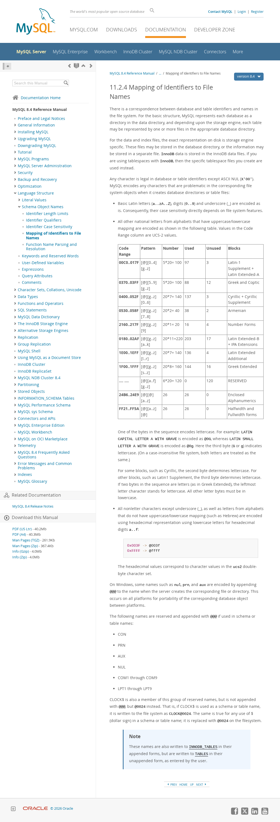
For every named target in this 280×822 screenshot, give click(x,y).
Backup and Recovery (37, 179)
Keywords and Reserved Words (50, 256)
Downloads (121, 29)
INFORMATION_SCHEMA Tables (46, 398)
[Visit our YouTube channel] (264, 813)
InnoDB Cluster (31, 364)
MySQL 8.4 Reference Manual (132, 73)
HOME (183, 784)
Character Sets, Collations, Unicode (49, 289)
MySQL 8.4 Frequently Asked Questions (44, 454)
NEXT (200, 784)
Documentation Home (41, 97)
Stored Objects (31, 391)
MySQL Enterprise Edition (41, 425)
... (160, 73)
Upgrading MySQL (34, 138)
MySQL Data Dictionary (39, 316)
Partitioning (28, 384)
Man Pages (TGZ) (25, 540)
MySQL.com (84, 29)
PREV (173, 784)
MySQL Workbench (35, 432)
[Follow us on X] (244, 813)
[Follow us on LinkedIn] (254, 813)
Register (257, 11)
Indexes (25, 474)
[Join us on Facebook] (234, 813)
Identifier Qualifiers (44, 220)
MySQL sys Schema (35, 411)
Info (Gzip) (20, 551)
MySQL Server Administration (45, 165)
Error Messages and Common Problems (45, 465)
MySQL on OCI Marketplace (43, 439)
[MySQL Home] (36, 22)
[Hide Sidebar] (7, 66)
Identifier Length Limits (47, 213)
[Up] (83, 66)
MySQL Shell (29, 351)
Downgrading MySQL (37, 145)
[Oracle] (35, 808)
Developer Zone (214, 29)
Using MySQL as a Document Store (49, 357)
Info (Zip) (19, 557)
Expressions (33, 269)
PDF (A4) (19, 534)
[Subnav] (15, 125)
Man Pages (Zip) (25, 546)
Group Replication (34, 344)
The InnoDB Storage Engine (43, 323)
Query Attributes (37, 275)
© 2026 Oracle (61, 808)
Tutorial (25, 152)
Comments (32, 282)
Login (242, 11)
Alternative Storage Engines (43, 330)
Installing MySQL (33, 131)
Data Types (28, 296)
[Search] (66, 83)
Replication (28, 337)
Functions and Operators (40, 303)
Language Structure (36, 193)
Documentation (165, 29)
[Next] (91, 66)
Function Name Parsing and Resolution (51, 246)
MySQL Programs (33, 159)
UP (192, 784)
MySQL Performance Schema (44, 405)
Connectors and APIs (37, 418)
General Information (36, 125)
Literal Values (34, 200)
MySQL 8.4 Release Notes (32, 506)
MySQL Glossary (32, 481)
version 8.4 (246, 76)
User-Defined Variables (43, 262)
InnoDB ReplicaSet (34, 371)
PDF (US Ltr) (22, 529)
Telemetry (27, 445)
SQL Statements (32, 310)
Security (25, 172)
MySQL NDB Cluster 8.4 (39, 377)
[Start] (76, 66)
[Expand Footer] (13, 809)
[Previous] (69, 66)
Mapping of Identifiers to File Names (53, 235)
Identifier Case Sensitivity (49, 226)
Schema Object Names (42, 206)
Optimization (30, 186)
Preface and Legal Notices (41, 118)
